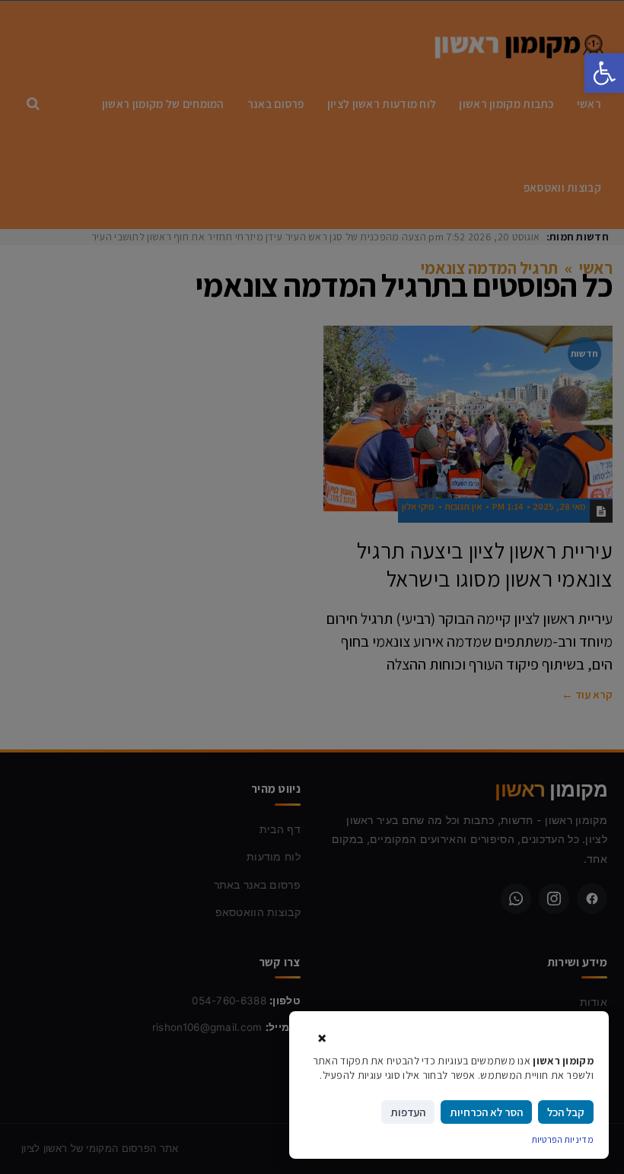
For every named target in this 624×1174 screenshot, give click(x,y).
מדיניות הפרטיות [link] (563, 1139)
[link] (604, 73)
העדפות (407, 1112)
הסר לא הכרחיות (486, 1112)
